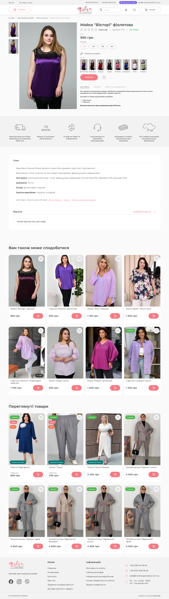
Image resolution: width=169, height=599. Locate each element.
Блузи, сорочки (55, 200)
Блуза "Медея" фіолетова (99, 381)
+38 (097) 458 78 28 (109, 2)
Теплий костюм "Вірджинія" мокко (101, 540)
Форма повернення (96, 585)
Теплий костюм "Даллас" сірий (25, 539)
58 (103, 46)
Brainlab (157, 596)
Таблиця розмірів (94, 572)
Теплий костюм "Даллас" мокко (141, 467)
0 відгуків (102, 30)
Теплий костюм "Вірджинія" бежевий (62, 540)
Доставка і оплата (25, 3)
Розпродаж (53, 572)
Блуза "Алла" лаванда (98, 309)
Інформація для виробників (99, 576)
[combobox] (111, 9)
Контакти (52, 576)
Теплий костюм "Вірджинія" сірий (139, 540)
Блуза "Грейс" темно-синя (138, 309)
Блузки (67, 200)
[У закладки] (104, 77)
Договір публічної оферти (60, 589)
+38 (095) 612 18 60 (91, 2)
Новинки (51, 568)
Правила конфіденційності (60, 585)
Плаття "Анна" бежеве (98, 467)
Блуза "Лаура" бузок (59, 381)
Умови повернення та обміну (100, 580)
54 (84, 46)
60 (112, 46)
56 (94, 46)
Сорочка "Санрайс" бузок (138, 381)
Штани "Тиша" (56, 467)
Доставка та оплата (95, 568)
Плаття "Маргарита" (20, 467)
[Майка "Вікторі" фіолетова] (48, 108)
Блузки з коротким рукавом (84, 200)
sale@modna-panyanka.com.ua (149, 2)
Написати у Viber (129, 3)
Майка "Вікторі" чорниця (22, 309)
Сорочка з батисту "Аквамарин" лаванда (26, 382)
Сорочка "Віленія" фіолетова (63, 309)
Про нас (11, 3)
